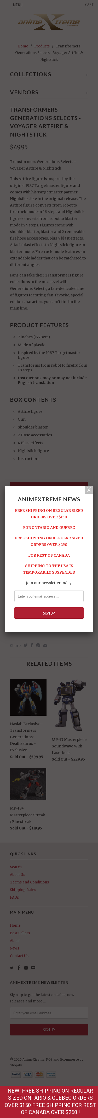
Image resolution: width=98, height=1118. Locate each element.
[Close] (89, 490)
